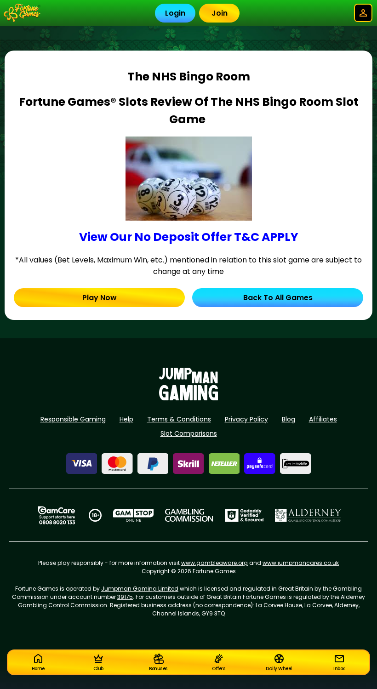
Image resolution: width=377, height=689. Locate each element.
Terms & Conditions (179, 419)
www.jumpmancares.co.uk (301, 563)
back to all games (278, 297)
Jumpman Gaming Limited (139, 588)
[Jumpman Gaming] (188, 398)
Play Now (99, 297)
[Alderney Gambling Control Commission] (308, 515)
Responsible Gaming (73, 419)
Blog (288, 419)
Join (219, 13)
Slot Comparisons (188, 433)
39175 (125, 597)
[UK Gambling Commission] (189, 515)
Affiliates (323, 419)
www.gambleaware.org (214, 563)
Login (175, 13)
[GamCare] (56, 515)
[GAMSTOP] (133, 515)
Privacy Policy (246, 419)
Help (126, 419)
